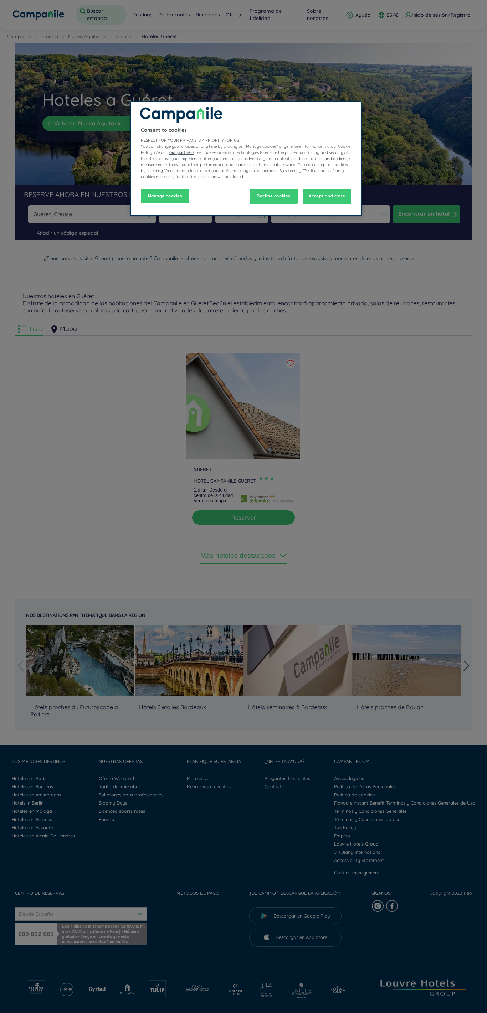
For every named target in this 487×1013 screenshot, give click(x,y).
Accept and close (327, 195)
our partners (181, 152)
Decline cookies (273, 195)
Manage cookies (165, 195)
